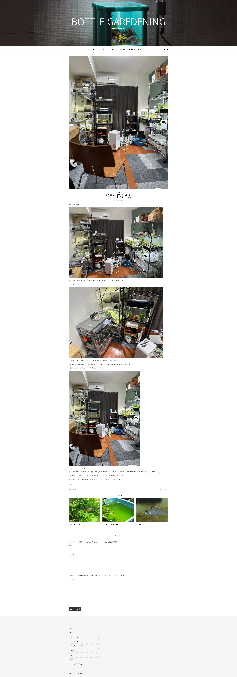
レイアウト (72, 628)
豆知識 (112, 49)
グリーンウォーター (110, 524)
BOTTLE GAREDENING (118, 21)
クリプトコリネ (76, 641)
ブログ (71, 485)
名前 (70, 546)
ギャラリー (142, 49)
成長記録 (123, 49)
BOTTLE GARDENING (96, 49)
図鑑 (70, 633)
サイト (71, 564)
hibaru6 (75, 489)
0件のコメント (163, 489)
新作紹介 (132, 49)
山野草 (72, 655)
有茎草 (73, 650)
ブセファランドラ (76, 646)
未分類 (118, 192)
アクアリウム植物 (75, 637)
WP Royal (80, 673)
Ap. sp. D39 (140, 524)
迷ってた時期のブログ (75, 664)
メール (71, 555)
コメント (71, 579)
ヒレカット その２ (76, 524)
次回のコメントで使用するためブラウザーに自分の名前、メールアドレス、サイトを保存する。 (98, 576)
